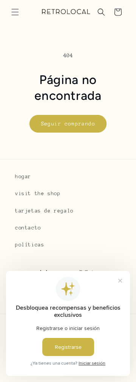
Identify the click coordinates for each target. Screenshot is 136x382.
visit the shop (37, 193)
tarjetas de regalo (44, 211)
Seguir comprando (68, 124)
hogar (23, 176)
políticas (29, 245)
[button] (15, 12)
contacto (28, 228)
